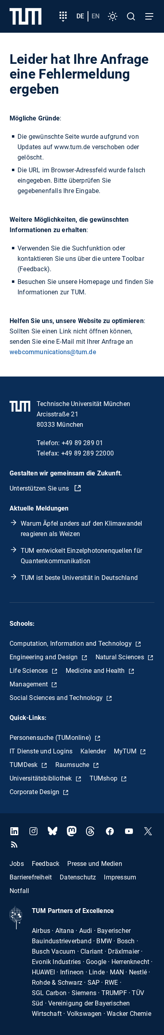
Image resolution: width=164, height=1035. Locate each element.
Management (29, 684)
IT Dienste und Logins (41, 751)
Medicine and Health (96, 670)
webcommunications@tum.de (53, 352)
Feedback (46, 863)
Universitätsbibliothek (42, 778)
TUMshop (104, 778)
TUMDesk (24, 765)
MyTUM (126, 751)
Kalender (93, 751)
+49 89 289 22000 (87, 453)
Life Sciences (30, 670)
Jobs (17, 863)
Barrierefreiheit (31, 877)
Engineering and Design (45, 657)
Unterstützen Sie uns (40, 488)
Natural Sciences (121, 657)
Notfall (19, 891)
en (96, 16)
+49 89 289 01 (82, 443)
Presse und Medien (94, 863)
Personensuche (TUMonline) (51, 737)
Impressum (120, 877)
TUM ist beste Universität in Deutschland (79, 578)
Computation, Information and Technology (71, 643)
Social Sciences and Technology (57, 698)
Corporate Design (35, 792)
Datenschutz (78, 877)
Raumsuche (73, 765)
